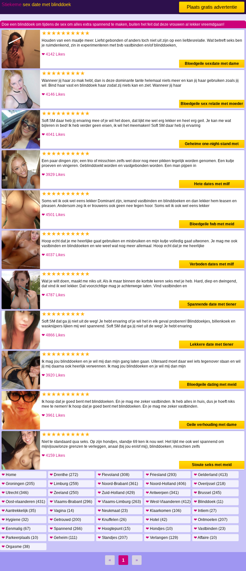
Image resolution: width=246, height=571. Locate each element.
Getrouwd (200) (65, 519)
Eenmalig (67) (16, 528)
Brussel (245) (207, 492)
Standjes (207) (112, 537)
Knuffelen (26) (112, 519)
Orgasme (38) (16, 546)
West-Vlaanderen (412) (168, 501)
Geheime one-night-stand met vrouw (212, 145)
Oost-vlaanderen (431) (23, 501)
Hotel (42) (156, 519)
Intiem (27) (205, 510)
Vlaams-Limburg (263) (119, 501)
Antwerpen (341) (162, 492)
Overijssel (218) (210, 483)
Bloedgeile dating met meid (211, 384)
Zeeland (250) (64, 492)
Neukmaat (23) (113, 510)
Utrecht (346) (15, 492)
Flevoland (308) (113, 474)
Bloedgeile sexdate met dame (212, 63)
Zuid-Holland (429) (116, 492)
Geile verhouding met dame (212, 424)
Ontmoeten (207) (210, 519)
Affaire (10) (205, 537)
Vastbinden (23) (210, 528)
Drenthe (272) (64, 474)
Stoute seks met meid (212, 465)
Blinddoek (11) (208, 501)
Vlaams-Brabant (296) (71, 501)
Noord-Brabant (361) (118, 483)
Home (9, 474)
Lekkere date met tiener (212, 344)
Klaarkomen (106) (163, 510)
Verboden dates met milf (212, 264)
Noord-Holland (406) (166, 483)
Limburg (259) (64, 483)
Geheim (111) (63, 537)
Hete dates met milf (212, 184)
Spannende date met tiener (211, 304)
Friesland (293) (161, 474)
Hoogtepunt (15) (114, 528)
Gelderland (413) (211, 474)
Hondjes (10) (159, 528)
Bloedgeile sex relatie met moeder (212, 103)
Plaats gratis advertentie (212, 7)
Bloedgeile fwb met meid (212, 224)
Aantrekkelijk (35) (19, 510)
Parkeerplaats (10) (20, 537)
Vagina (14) (62, 510)
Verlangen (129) (162, 537)
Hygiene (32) (15, 519)
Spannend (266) (66, 528)
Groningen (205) (18, 483)
